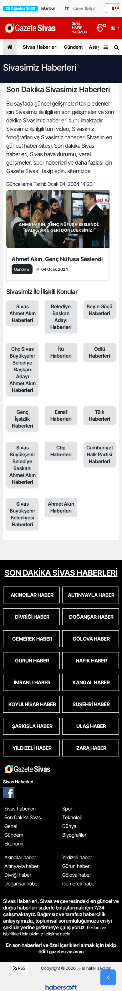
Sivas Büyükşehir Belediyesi (22, 514)
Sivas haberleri (20, 808)
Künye (78, 8)
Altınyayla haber (21, 866)
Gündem (73, 47)
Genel (10, 826)
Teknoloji (72, 817)
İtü (61, 352)
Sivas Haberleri (40, 47)
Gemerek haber (79, 883)
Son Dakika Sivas (22, 817)
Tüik (99, 415)
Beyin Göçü (99, 309)
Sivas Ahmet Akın (22, 313)
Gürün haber (75, 866)
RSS (21, 968)
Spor (67, 808)
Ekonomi (13, 843)
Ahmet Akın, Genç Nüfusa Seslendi (57, 259)
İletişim (90, 8)
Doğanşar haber (21, 883)
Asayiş (96, 47)
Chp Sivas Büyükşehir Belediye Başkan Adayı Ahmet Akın (22, 369)
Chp (61, 451)
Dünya (69, 826)
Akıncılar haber (20, 857)
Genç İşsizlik (22, 419)
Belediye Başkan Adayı (61, 316)
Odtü (99, 352)
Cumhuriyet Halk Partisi (99, 454)
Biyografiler (74, 835)
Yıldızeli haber (77, 857)
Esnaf (61, 415)
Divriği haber (17, 875)
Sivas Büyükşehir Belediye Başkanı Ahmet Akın (22, 464)
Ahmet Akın (61, 507)
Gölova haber (76, 875)
